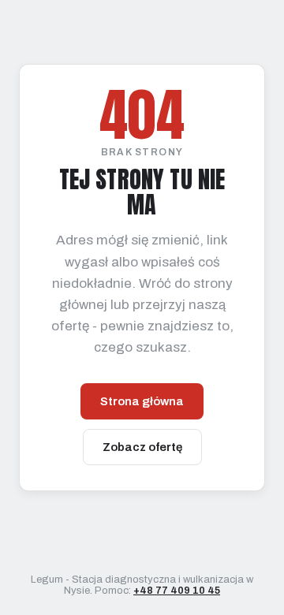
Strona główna (142, 401)
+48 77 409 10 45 (176, 590)
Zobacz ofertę (142, 447)
